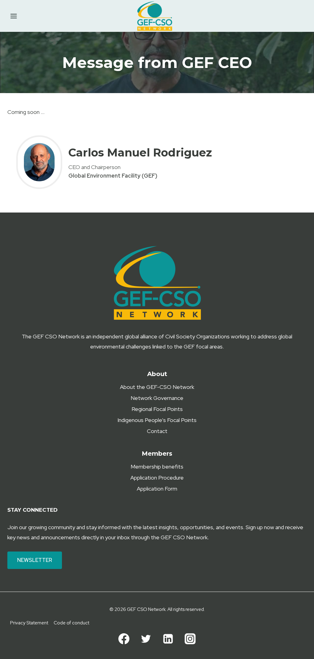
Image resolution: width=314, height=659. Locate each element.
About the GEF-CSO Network (157, 386)
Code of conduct (71, 623)
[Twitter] (146, 639)
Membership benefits (157, 466)
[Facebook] (124, 639)
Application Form (157, 488)
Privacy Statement (29, 623)
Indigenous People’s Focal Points (157, 420)
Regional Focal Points (157, 408)
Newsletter (34, 560)
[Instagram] (190, 639)
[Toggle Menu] (13, 16)
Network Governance (157, 397)
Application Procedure (157, 477)
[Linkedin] (168, 639)
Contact (157, 431)
